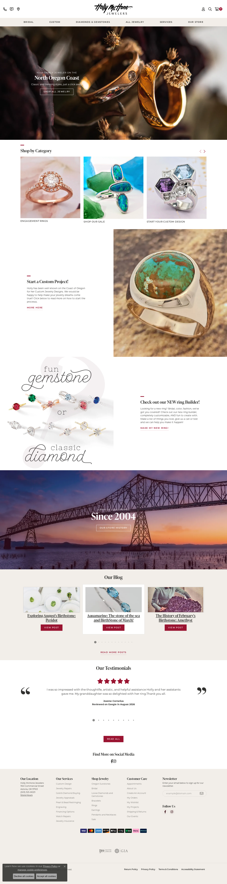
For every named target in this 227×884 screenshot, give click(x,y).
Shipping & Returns (136, 811)
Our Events (132, 816)
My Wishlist (133, 802)
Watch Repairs (63, 816)
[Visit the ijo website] (105, 851)
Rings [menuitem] (94, 805)
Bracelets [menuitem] (96, 800)
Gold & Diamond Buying (68, 793)
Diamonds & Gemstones (93, 22)
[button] (203, 9)
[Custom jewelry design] (170, 293)
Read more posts (113, 652)
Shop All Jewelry (57, 92)
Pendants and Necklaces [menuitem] (104, 814)
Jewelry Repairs (64, 788)
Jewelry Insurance (65, 821)
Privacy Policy (148, 870)
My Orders (132, 797)
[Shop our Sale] (113, 188)
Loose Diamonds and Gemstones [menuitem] (102, 794)
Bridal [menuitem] (94, 788)
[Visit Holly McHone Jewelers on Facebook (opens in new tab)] (165, 811)
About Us (131, 788)
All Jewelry (135, 22)
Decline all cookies (23, 876)
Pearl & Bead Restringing (68, 802)
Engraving (61, 807)
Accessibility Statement (193, 870)
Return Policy (131, 870)
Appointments (134, 784)
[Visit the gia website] (121, 851)
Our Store (195, 22)
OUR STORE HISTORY (113, 528)
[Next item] (204, 151)
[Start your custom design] (177, 188)
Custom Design (64, 784)
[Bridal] (57, 413)
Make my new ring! (154, 428)
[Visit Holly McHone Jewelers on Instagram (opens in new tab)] (171, 811)
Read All (113, 739)
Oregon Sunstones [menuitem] (101, 784)
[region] (113, 190)
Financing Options (65, 811)
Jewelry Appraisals (65, 797)
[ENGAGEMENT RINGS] (50, 187)
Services (166, 22)
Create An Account (136, 793)
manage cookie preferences (32, 869)
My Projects (133, 807)
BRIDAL (29, 22)
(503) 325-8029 (27, 792)
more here (35, 308)
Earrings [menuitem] (96, 810)
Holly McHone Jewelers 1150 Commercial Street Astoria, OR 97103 (32, 789)
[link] (5, 9)
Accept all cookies (46, 876)
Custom (54, 22)
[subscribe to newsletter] (201, 793)
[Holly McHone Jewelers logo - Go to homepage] (113, 9)
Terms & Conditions (168, 870)
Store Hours (26, 795)
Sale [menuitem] (94, 819)
